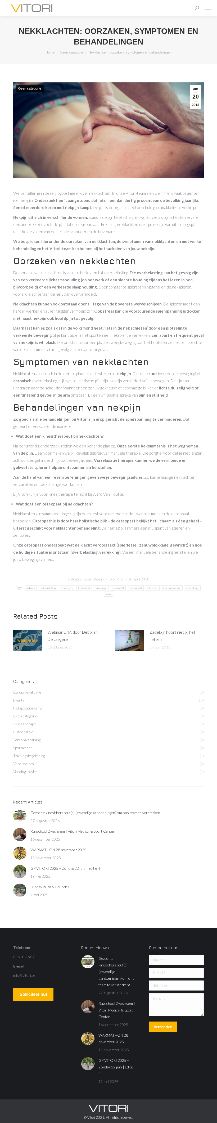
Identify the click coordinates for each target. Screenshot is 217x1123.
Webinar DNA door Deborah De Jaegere (73, 636)
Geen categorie (29, 88)
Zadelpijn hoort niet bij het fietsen (172, 636)
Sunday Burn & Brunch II (50, 887)
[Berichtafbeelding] (27, 640)
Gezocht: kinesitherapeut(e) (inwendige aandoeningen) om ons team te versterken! (95, 812)
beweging (67, 588)
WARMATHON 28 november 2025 (58, 849)
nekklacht (118, 588)
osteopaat (135, 588)
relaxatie (152, 588)
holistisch (84, 588)
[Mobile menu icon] (208, 8)
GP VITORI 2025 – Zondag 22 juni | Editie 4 (65, 868)
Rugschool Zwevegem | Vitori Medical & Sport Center (72, 831)
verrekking (192, 588)
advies (30, 588)
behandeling (48, 588)
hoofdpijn (101, 588)
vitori (109, 594)
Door (116, 579)
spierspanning (171, 588)
